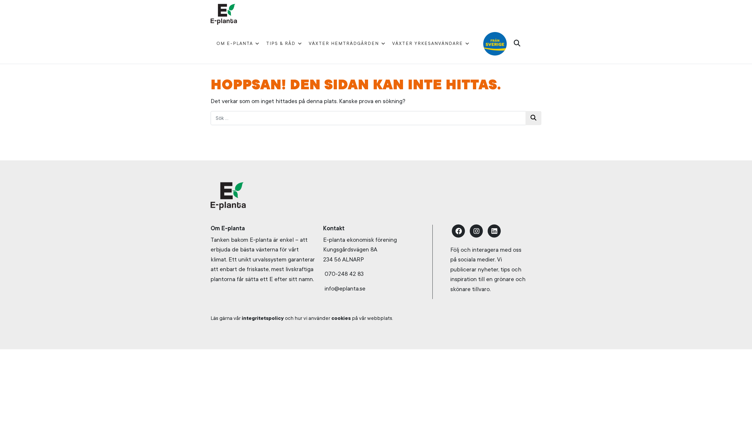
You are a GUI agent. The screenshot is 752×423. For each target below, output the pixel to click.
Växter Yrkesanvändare (427, 43)
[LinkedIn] (494, 230)
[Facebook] (458, 230)
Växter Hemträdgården (344, 43)
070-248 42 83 (344, 274)
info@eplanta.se (344, 288)
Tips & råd (281, 43)
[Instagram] (476, 230)
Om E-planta (234, 43)
